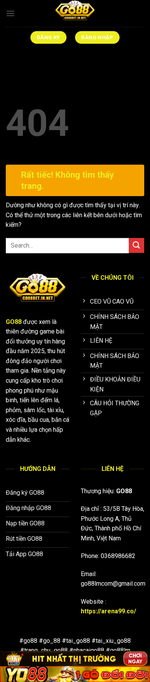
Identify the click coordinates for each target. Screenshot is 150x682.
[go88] (75, 13)
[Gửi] (136, 245)
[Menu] (10, 13)
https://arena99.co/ (108, 611)
